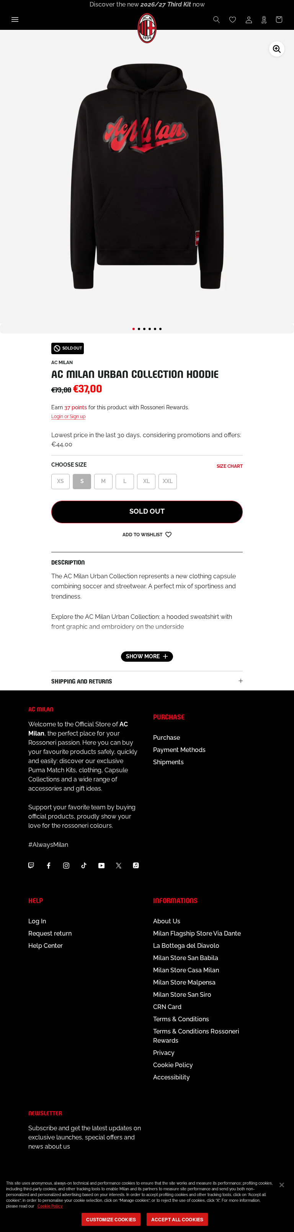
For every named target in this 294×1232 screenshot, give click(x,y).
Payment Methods (179, 750)
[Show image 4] (150, 329)
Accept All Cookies (177, 1219)
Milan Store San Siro (182, 994)
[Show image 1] (133, 329)
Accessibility (171, 1077)
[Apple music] (136, 865)
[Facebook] (49, 865)
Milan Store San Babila (185, 958)
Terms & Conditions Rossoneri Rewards (196, 1036)
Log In (37, 921)
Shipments (168, 762)
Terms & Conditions (181, 1019)
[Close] (281, 1185)
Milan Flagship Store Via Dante (197, 933)
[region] (147, 1202)
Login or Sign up (68, 416)
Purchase (166, 737)
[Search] (216, 19)
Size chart (230, 466)
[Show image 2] (139, 329)
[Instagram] (66, 865)
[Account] (248, 19)
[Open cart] (279, 19)
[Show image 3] (144, 329)
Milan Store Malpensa (184, 982)
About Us (166, 921)
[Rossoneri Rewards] (263, 19)
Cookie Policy (173, 1065)
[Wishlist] (232, 19)
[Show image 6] (160, 329)
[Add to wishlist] (168, 534)
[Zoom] (276, 49)
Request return (50, 933)
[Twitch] (31, 865)
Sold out (147, 511)
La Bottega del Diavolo (186, 945)
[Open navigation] (14, 19)
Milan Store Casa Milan (186, 970)
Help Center (45, 945)
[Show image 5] (155, 329)
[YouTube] (101, 865)
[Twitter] (118, 865)
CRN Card (167, 1007)
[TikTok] (84, 865)
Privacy (164, 1052)
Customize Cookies (111, 1219)
